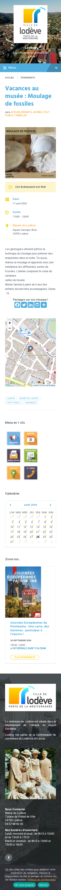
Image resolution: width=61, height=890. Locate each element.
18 (18, 532)
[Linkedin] (31, 305)
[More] (44, 305)
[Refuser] (56, 877)
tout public (13, 403)
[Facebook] (17, 305)
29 (24, 517)
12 (24, 527)
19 (24, 532)
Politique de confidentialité (41, 879)
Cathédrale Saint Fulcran (29, 648)
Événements (28, 77)
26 (24, 537)
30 (31, 517)
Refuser (43, 885)
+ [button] (10, 323)
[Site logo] (31, 42)
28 (18, 517)
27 (11, 517)
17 (11, 532)
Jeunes (37, 112)
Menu (12, 67)
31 (37, 517)
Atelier (15, 112)
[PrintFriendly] (37, 305)
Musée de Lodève (24, 225)
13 (31, 527)
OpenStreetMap (48, 385)
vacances (30, 403)
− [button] (10, 328)
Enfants (26, 112)
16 (50, 527)
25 (18, 537)
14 (37, 527)
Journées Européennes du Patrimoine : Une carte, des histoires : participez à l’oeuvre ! (29, 628)
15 (44, 527)
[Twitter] (24, 305)
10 (11, 527)
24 (11, 537)
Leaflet (36, 385)
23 (50, 532)
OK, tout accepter (24, 885)
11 (18, 527)
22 (44, 532)
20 (31, 532)
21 (37, 532)
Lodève (30, 48)
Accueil (9, 77)
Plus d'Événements (24, 657)
